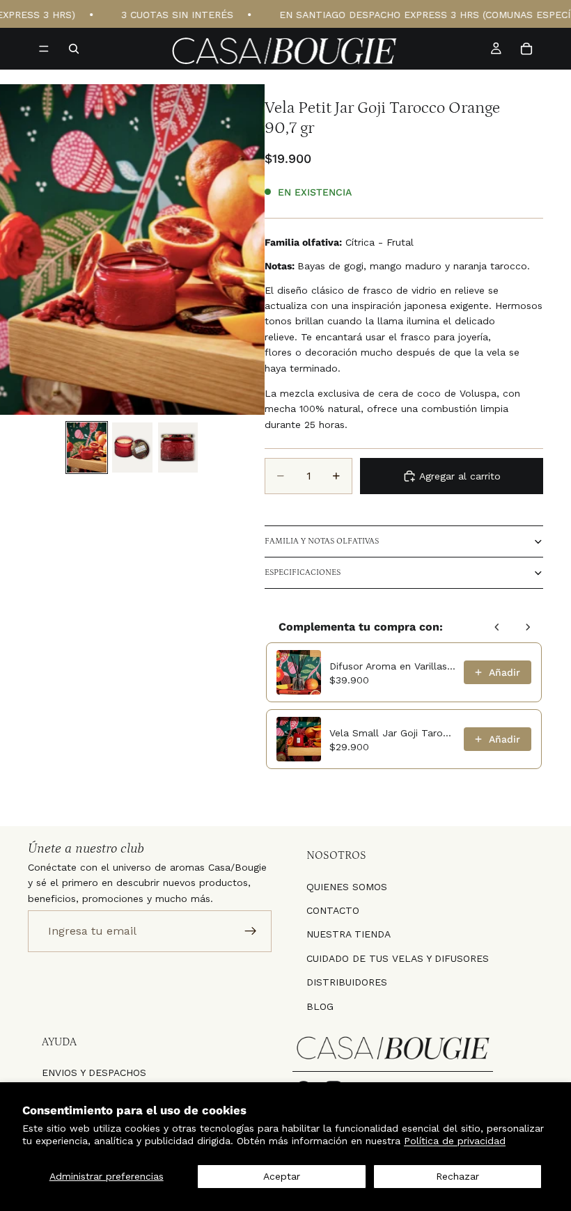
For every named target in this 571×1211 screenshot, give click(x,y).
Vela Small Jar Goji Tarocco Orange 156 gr (392, 732)
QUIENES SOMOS (346, 886)
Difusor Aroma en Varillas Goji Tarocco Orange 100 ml (392, 666)
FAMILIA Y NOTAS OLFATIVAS (322, 541)
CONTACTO (332, 910)
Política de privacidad (455, 1140)
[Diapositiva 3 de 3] (178, 447)
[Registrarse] (250, 931)
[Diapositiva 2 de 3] (132, 447)
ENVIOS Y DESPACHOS (94, 1072)
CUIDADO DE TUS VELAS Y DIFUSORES (397, 957)
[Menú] (44, 49)
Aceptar (281, 1176)
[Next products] (528, 627)
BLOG (320, 1005)
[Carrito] (526, 48)
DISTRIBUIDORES (346, 982)
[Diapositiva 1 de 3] (87, 447)
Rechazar (457, 1176)
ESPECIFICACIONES (303, 572)
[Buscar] (73, 48)
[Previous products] (497, 627)
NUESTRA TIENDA (348, 934)
